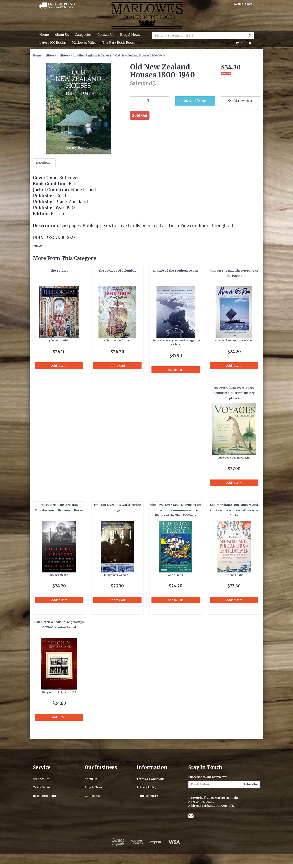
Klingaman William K (117, 574)
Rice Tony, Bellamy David (234, 457)
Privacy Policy (146, 787)
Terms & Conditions (150, 779)
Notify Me (197, 101)
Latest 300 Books (52, 42)
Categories (83, 35)
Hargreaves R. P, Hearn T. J (59, 692)
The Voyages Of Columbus (117, 270)
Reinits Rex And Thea (117, 340)
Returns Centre (147, 796)
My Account (41, 779)
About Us (62, 35)
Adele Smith (175, 574)
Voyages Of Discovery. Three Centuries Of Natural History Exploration (234, 393)
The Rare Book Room (118, 42)
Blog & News (130, 35)
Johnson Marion (59, 340)
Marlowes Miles (84, 42)
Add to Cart (59, 366)
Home (44, 35)
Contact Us (105, 35)
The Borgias (59, 270)
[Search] (250, 35)
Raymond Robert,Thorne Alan (234, 340)
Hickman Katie (234, 574)
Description (44, 162)
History (51, 55)
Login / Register (244, 3)
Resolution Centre (45, 796)
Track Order (41, 787)
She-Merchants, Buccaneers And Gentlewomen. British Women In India (234, 510)
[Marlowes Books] (146, 15)
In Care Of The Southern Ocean (175, 270)
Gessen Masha (59, 574)
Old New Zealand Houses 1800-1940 (140, 55)
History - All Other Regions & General (86, 55)
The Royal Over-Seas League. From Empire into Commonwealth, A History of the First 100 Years (175, 510)
